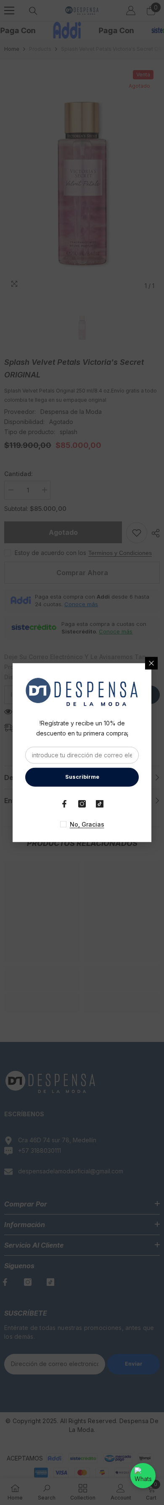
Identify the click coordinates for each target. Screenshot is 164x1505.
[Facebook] (64, 804)
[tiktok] (99, 804)
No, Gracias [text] (87, 824)
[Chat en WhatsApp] (143, 1475)
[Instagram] (82, 804)
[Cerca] (151, 663)
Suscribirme (82, 777)
